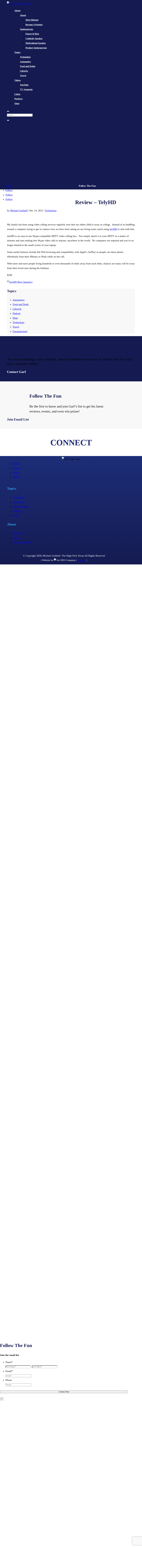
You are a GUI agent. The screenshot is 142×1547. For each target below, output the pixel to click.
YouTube (24, 85)
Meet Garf (18, 533)
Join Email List (18, 419)
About (17, 10)
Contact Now (64, 1392)
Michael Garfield (18, 210)
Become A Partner (34, 24)
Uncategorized (20, 331)
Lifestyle (24, 71)
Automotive (25, 62)
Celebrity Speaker (34, 38)
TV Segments (26, 89)
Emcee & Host (32, 34)
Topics (17, 52)
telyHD (113, 229)
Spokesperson (26, 29)
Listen (17, 94)
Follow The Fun (87, 185)
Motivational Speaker (36, 43)
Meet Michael (32, 20)
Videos (17, 80)
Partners (18, 99)
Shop (16, 103)
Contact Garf (16, 372)
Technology (25, 57)
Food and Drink (27, 66)
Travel (23, 75)
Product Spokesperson (36, 48)
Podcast (16, 313)
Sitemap (82, 560)
